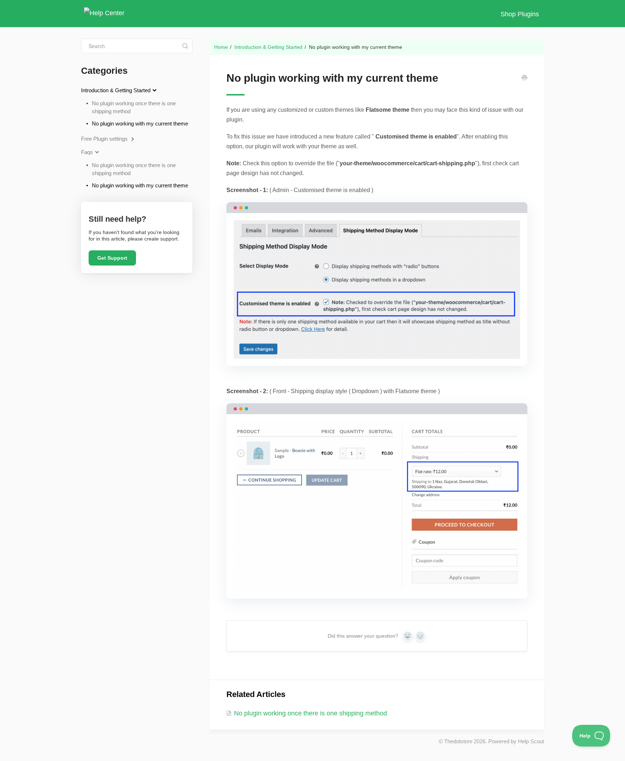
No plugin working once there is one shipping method (134, 107)
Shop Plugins (520, 14)
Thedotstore (458, 741)
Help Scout (531, 741)
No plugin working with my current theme (140, 123)
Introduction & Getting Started (268, 47)
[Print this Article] (524, 78)
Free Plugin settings (105, 139)
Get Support (112, 258)
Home (221, 47)
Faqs (87, 152)
